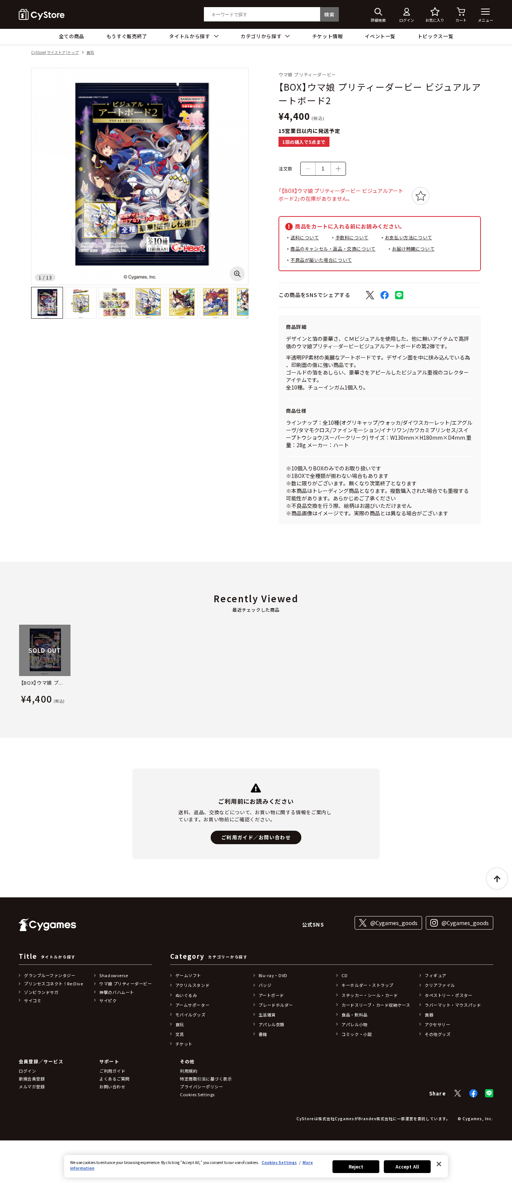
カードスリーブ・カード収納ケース (375, 1005)
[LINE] (489, 1093)
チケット (184, 1044)
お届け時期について (413, 248)
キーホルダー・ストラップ (367, 985)
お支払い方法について (408, 237)
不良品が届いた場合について (321, 260)
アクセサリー (437, 1024)
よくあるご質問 (114, 1079)
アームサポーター (192, 1005)
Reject (356, 1166)
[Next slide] (493, 665)
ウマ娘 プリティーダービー (125, 984)
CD (344, 975)
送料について (304, 237)
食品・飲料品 (354, 1015)
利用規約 (188, 1071)
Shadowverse (113, 975)
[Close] (439, 1164)
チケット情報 (327, 36)
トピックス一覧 (436, 36)
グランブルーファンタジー (50, 975)
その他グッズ (438, 1034)
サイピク (108, 1000)
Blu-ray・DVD (273, 975)
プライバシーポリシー (201, 1086)
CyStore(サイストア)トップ (55, 52)
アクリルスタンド (192, 985)
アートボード (271, 995)
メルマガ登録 (32, 1086)
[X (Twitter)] (458, 1093)
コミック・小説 (356, 1034)
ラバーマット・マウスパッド (453, 1005)
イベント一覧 (380, 36)
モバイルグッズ (190, 1015)
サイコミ (32, 1000)
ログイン (27, 1071)
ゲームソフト (188, 975)
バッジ (265, 985)
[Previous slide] (18, 665)
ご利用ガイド (112, 1071)
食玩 (90, 52)
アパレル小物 (354, 1024)
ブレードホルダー (276, 1005)
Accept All (407, 1166)
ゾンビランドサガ (41, 992)
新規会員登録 (32, 1079)
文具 (179, 1034)
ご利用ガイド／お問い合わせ (256, 837)
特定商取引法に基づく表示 (206, 1079)
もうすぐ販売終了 (126, 36)
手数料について (351, 237)
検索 (329, 14)
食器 (429, 1015)
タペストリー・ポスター (448, 995)
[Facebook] (473, 1093)
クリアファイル (440, 985)
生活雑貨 (267, 1015)
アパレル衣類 (271, 1024)
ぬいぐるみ (186, 995)
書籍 (263, 1034)
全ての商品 (71, 36)
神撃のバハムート (116, 992)
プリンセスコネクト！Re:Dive (53, 984)
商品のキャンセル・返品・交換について (333, 248)
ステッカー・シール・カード (369, 995)
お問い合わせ (112, 1086)
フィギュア (435, 975)
